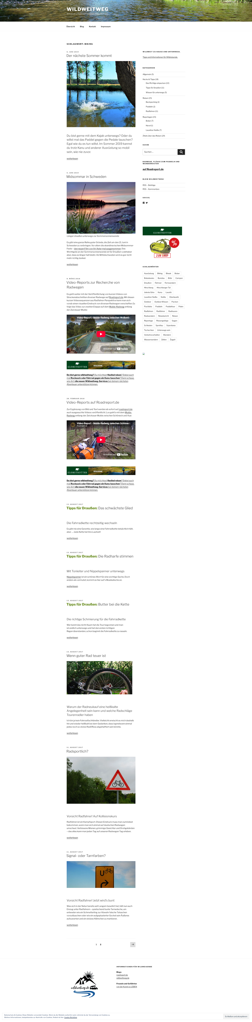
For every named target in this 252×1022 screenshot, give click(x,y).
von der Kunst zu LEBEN (126, 986)
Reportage (148, 321)
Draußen (147, 283)
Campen (179, 278)
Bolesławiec (149, 278)
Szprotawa (170, 325)
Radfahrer (160, 311)
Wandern (167, 335)
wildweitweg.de (122, 978)
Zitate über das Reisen (152, 136)
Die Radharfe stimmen (99, 556)
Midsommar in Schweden (86, 177)
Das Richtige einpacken (156, 83)
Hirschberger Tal (163, 287)
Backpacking (151, 102)
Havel (148, 125)
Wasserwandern (151, 339)
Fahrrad (158, 283)
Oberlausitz (174, 297)
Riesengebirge (162, 321)
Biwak (168, 273)
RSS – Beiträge (149, 185)
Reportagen (148, 117)
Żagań (172, 339)
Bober (148, 121)
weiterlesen (72, 158)
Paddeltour (170, 306)
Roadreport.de (116, 297)
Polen (180, 306)
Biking (159, 273)
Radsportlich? (77, 751)
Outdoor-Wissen (161, 302)
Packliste (148, 306)
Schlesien (148, 325)
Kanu (160, 292)
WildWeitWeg (88, 9)
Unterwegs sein (163, 330)
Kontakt (92, 26)
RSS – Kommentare (151, 189)
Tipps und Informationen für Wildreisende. (160, 57)
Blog (82, 26)
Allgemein (147, 74)
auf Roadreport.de (153, 169)
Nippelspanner (74, 577)
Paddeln (149, 106)
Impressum (106, 26)
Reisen (145, 98)
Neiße (163, 297)
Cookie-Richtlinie (70, 1017)
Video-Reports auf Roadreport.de (92, 402)
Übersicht (70, 26)
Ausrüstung (149, 273)
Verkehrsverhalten (152, 335)
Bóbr (170, 278)
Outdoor (147, 302)
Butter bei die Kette (97, 604)
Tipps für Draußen (153, 88)
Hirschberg (148, 287)
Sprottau (159, 325)
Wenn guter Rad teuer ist (86, 656)
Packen (175, 302)
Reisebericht (163, 316)
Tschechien (149, 330)
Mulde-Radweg (116, 306)
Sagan (174, 321)
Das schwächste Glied (99, 508)
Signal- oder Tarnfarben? (86, 856)
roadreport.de (125, 409)
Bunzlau (161, 278)
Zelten (164, 339)
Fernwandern (170, 283)
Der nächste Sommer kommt (89, 56)
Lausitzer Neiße (152, 130)
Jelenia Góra (149, 292)
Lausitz (169, 292)
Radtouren (172, 311)
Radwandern (149, 316)
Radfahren (150, 111)
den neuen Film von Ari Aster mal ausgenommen (97, 248)
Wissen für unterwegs (155, 92)
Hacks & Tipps (149, 79)
